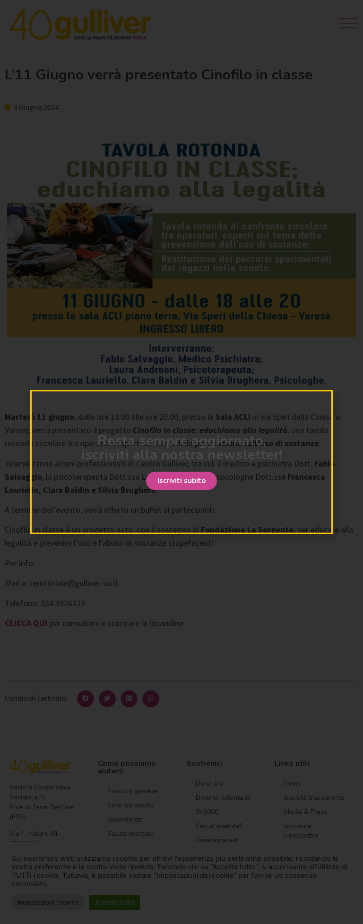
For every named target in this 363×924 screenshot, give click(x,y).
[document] (181, 462)
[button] (181, 481)
